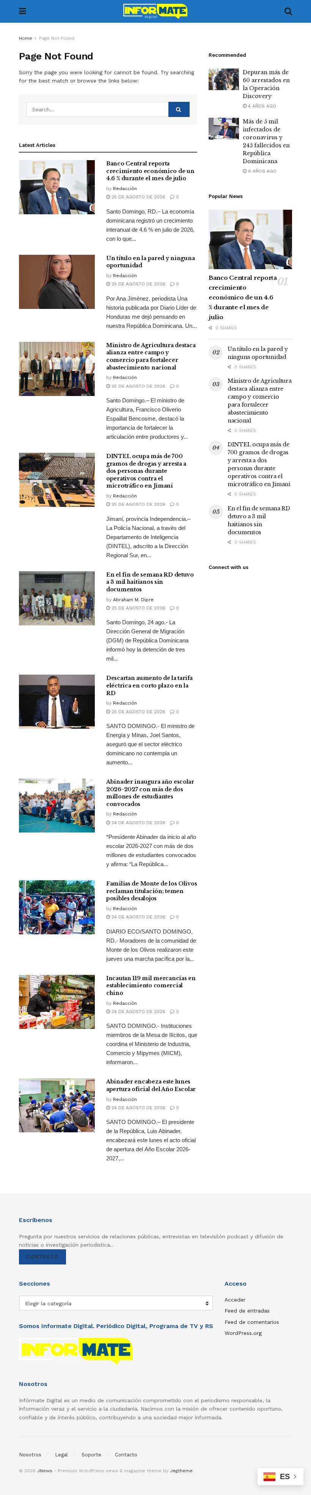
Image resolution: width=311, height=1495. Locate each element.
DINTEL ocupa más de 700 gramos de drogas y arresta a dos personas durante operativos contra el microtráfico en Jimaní (146, 471)
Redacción (125, 188)
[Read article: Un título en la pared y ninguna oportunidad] (57, 282)
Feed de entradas (247, 1311)
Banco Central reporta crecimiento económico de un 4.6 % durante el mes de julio (150, 171)
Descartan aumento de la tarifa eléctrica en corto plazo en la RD (149, 685)
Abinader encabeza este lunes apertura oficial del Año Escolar (151, 1085)
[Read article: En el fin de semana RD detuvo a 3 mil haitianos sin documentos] (57, 598)
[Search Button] (288, 11)
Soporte (91, 1455)
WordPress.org (243, 1333)
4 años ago (261, 106)
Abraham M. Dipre (133, 599)
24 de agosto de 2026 (137, 822)
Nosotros (30, 1455)
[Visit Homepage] (155, 11)
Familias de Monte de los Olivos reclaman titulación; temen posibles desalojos (151, 891)
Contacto (42, 1257)
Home (25, 38)
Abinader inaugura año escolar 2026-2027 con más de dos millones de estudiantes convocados (150, 793)
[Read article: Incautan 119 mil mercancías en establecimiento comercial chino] (57, 1002)
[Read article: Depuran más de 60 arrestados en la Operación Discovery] (224, 79)
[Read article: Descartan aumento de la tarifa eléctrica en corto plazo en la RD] (57, 702)
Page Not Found (56, 38)
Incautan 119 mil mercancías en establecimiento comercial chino (151, 985)
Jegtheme (181, 1470)
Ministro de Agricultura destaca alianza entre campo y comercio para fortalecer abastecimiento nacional (150, 356)
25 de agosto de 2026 (137, 197)
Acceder (235, 1300)
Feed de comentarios (252, 1322)
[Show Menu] (22, 11)
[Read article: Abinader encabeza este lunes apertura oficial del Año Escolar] (57, 1105)
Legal (61, 1455)
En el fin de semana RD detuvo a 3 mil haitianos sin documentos (150, 582)
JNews (44, 1470)
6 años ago (261, 171)
